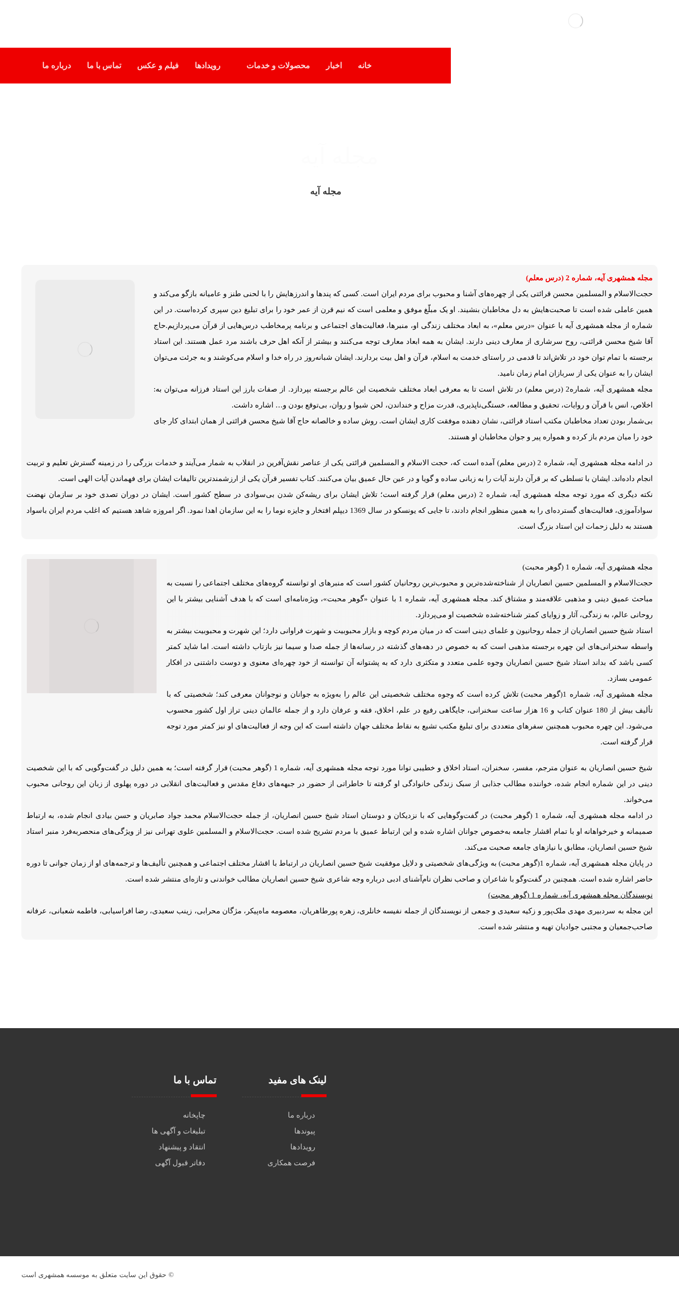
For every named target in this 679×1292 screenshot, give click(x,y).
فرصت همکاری (291, 1163)
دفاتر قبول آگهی (180, 1163)
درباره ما (301, 1115)
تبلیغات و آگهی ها (178, 1131)
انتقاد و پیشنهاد (182, 1147)
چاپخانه (194, 1115)
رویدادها (302, 1147)
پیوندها (304, 1131)
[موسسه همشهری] (365, 191)
